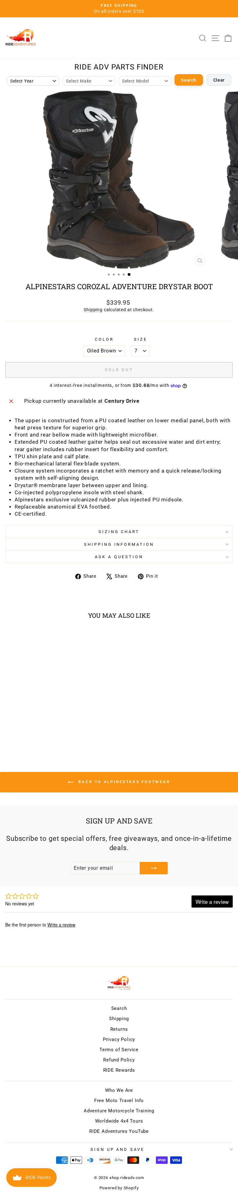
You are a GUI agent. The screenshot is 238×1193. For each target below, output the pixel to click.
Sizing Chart (119, 531)
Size (140, 339)
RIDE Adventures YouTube (119, 1131)
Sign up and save (117, 1149)
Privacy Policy (119, 1039)
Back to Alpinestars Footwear (123, 782)
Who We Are (119, 1090)
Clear (219, 80)
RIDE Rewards (119, 1070)
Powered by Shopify (119, 1188)
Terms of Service (119, 1049)
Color (104, 339)
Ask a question (119, 556)
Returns (119, 1029)
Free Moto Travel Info (119, 1100)
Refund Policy (119, 1060)
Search (188, 80)
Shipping (93, 309)
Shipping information (119, 544)
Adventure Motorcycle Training (119, 1111)
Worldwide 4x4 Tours (119, 1121)
